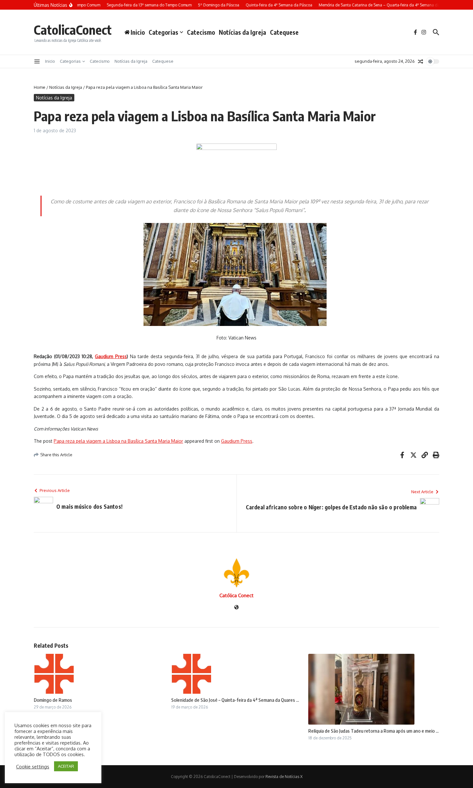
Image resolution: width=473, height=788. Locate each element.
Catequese (284, 32)
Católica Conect (236, 595)
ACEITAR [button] (66, 766)
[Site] (236, 607)
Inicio (50, 61)
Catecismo (201, 32)
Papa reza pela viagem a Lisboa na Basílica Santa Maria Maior (118, 441)
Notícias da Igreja (242, 32)
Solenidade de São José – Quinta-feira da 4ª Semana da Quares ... (235, 700)
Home (39, 87)
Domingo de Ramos (53, 700)
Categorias (163, 32)
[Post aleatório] (420, 61)
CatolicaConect (73, 30)
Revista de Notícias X (283, 776)
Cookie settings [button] (32, 766)
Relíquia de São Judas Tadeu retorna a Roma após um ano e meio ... (373, 731)
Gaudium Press (236, 441)
